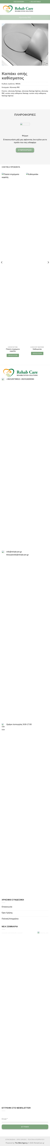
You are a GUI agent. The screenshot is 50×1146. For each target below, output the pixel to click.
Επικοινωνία (7, 907)
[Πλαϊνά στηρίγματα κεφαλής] (13, 259)
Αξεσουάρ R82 (25, 17)
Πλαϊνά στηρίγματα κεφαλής (13, 350)
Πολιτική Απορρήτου (10, 919)
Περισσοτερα (12, 355)
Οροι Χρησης (22, 1139)
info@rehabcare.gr (14, 552)
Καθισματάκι (37, 349)
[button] (43, 9)
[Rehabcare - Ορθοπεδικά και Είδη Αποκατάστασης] (18, 9)
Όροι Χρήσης (7, 913)
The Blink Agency (21, 1143)
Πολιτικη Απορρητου (36, 1139)
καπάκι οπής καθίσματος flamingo (16, 93)
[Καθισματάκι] (37, 259)
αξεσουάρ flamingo (14, 91)
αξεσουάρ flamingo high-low (31, 91)
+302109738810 (13, 379)
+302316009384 (27, 379)
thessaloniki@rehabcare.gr (17, 555)
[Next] (48, 267)
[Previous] (1, 267)
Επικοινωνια (10, 1139)
